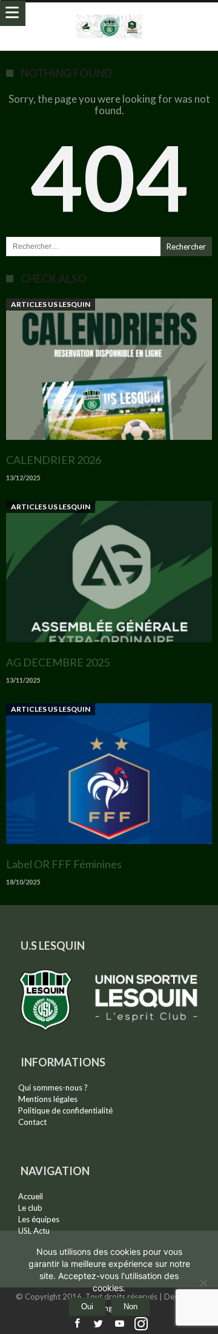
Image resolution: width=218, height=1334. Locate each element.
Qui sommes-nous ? (53, 1087)
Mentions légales (48, 1099)
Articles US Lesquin (50, 304)
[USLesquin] (109, 14)
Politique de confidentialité (65, 1110)
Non (130, 1306)
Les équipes (38, 1219)
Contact (32, 1122)
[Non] (203, 1283)
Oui (87, 1306)
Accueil (30, 1196)
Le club (30, 1208)
